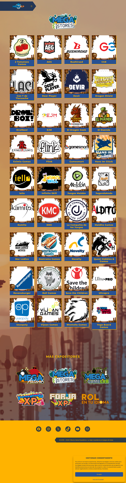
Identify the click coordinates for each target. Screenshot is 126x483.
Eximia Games (22, 161)
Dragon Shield (104, 96)
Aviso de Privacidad (98, 479)
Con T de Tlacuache (22, 97)
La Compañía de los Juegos (77, 226)
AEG (49, 62)
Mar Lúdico (22, 259)
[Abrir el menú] (31, 6)
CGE (104, 62)
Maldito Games (104, 225)
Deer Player (49, 96)
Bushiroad (76, 62)
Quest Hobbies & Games (104, 260)
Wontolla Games (77, 325)
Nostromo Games (49, 259)
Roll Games (49, 293)
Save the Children (77, 293)
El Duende (104, 130)
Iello (22, 193)
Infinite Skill (49, 193)
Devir (76, 96)
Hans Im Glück (104, 161)
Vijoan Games (49, 325)
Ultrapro (104, 293)
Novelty (76, 259)
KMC (49, 225)
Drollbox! (22, 130)
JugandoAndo (104, 193)
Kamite (22, 225)
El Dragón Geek (76, 130)
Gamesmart (76, 161)
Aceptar (99, 474)
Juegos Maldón (76, 193)
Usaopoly (22, 325)
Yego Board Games (104, 326)
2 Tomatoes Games (22, 63)
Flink (49, 161)
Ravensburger (22, 293)
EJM (49, 130)
